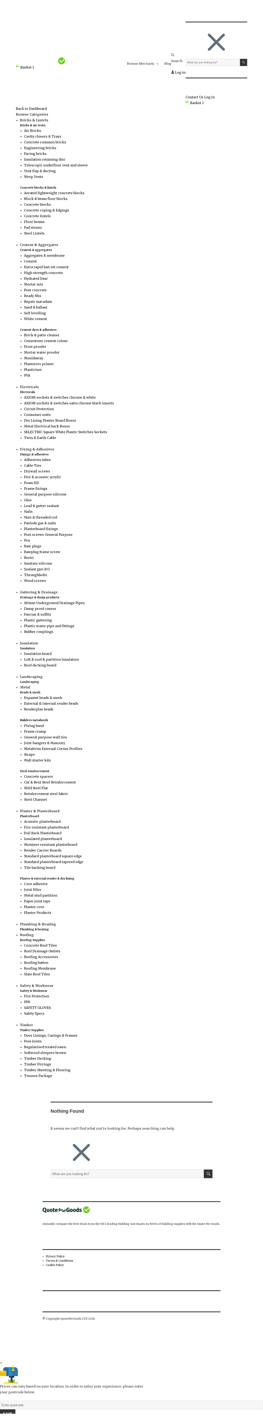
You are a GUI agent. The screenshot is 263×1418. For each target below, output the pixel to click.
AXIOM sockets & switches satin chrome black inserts (69, 403)
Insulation (27, 648)
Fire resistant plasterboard (46, 827)
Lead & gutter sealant (41, 506)
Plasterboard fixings (41, 529)
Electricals (27, 392)
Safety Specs (34, 1013)
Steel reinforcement (34, 771)
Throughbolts (35, 575)
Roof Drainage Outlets (42, 951)
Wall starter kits (37, 760)
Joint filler (32, 890)
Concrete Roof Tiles (40, 945)
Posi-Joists (33, 1041)
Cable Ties (32, 465)
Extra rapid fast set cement (46, 267)
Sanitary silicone (38, 563)
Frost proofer (35, 347)
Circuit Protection (39, 409)
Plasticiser (33, 370)
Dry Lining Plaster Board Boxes (50, 420)
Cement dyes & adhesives (38, 330)
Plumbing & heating (34, 929)
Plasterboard (29, 816)
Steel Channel (35, 799)
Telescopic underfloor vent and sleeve (56, 165)
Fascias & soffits (37, 614)
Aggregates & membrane (44, 255)
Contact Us (194, 97)
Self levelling (35, 313)
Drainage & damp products (39, 597)
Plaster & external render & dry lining (47, 878)
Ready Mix (32, 296)
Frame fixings (35, 488)
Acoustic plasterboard (42, 821)
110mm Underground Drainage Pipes (54, 603)
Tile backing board (39, 868)
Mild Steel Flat (36, 788)
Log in (180, 72)
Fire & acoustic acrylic (42, 477)
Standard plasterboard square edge (53, 856)
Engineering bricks (40, 148)
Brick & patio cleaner (41, 335)
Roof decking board (40, 665)
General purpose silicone (45, 494)
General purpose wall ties (45, 737)
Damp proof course (40, 609)
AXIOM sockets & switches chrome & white (60, 397)
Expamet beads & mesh (43, 698)
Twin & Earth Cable (40, 438)
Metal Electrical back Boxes (47, 426)
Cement (30, 261)
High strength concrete (43, 273)
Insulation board (38, 654)
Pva (27, 540)
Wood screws (35, 581)
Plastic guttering (38, 620)
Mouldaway (33, 358)
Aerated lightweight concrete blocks (54, 193)
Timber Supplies (32, 1030)
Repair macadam (38, 301)
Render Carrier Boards (42, 850)
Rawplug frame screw (42, 552)
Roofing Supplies (32, 940)
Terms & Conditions (59, 1261)
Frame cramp (35, 731)
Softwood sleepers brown (45, 1053)
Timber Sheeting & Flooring (47, 1070)
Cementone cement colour (46, 341)
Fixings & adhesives (34, 454)
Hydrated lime (36, 278)
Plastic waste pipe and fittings (49, 626)
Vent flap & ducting (40, 171)
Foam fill (31, 483)
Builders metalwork (34, 720)
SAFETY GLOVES (37, 1008)
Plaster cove (34, 907)
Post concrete (35, 290)
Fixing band (34, 726)
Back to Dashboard (31, 109)
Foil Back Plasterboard (42, 833)
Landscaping (29, 682)
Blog (167, 63)
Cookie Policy (55, 1265)
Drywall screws (37, 471)
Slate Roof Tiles (37, 974)
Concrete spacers (38, 776)
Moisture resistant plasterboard (50, 844)
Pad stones (33, 227)
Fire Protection (36, 996)
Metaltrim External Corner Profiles (53, 749)
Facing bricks (35, 154)
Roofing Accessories (41, 957)
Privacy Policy (55, 1256)
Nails (28, 511)
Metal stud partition (40, 895)
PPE (27, 1002)
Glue (28, 500)
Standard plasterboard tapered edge (53, 862)
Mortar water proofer (42, 352)
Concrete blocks (37, 204)
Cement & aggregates (36, 250)
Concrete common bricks (45, 142)
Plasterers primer (39, 364)
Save (8, 1414)
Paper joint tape (37, 901)
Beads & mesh (30, 692)
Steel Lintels (34, 233)
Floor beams (34, 222)
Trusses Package (38, 1076)
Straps (29, 754)
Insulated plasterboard (43, 839)
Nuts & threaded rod (40, 517)
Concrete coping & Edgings (46, 210)
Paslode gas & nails (40, 523)
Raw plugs (32, 546)
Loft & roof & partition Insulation (51, 659)
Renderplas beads (38, 709)
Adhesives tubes (37, 460)
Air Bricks (32, 131)
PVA (27, 375)
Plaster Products (37, 913)
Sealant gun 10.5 (37, 569)
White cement (35, 319)
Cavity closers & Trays (42, 136)
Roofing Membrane (40, 968)
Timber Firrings (37, 1064)
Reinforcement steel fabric (46, 794)
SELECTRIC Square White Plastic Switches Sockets (65, 432)
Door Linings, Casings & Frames (50, 1035)
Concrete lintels (37, 216)
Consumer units (37, 415)
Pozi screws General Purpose (48, 535)
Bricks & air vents (33, 125)
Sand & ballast (35, 307)
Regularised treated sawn (45, 1047)
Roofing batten (36, 963)
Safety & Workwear (33, 991)
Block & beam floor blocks (46, 199)
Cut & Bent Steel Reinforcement (50, 782)
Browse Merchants (140, 63)
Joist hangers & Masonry (44, 743)
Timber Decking (37, 1058)
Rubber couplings (38, 632)
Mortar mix (33, 284)
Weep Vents (33, 177)
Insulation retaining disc (45, 159)
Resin (28, 558)
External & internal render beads (51, 703)
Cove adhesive (36, 884)
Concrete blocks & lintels (38, 187)
